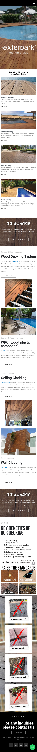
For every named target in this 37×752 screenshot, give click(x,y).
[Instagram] (16, 745)
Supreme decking (7, 97)
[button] (33, 3)
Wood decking (6, 200)
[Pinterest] (26, 745)
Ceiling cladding (5, 382)
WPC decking (6, 166)
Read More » (4, 106)
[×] (32, 747)
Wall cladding (5, 467)
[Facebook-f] (11, 745)
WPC (4, 350)
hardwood (16, 261)
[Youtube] (21, 745)
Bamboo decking (7, 132)
